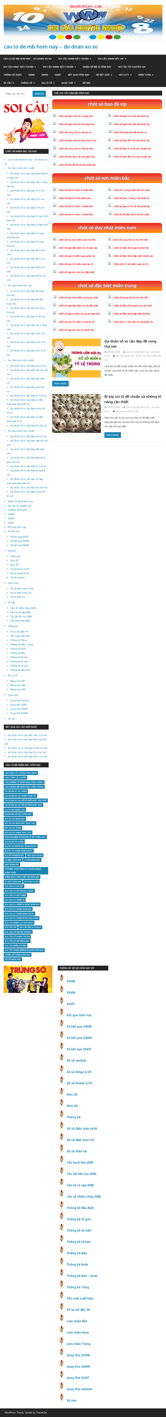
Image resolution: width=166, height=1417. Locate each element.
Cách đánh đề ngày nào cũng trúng (24, 787)
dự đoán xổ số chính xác (18, 814)
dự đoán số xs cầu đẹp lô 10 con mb (27, 748)
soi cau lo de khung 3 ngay (19, 891)
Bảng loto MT (17, 681)
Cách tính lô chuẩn (15, 777)
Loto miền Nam (78, 1332)
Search (39, 93)
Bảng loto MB (17, 689)
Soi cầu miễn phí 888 (15, 945)
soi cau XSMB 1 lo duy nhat (19, 923)
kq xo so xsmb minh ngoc (19, 850)
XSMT (71, 1004)
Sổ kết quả (103, 74)
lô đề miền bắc (32, 860)
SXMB (31, 74)
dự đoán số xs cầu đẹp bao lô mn (28, 436)
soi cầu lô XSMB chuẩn (17, 936)
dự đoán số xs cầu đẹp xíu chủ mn (28, 487)
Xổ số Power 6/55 (79, 1083)
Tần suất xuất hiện (20, 635)
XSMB (71, 981)
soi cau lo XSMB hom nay (18, 909)
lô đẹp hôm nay (13, 860)
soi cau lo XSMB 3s (14, 900)
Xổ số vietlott (17, 577)
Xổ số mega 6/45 (19, 573)
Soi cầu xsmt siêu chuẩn (18, 66)
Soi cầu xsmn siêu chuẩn (58, 66)
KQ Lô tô (47, 82)
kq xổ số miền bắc (14, 855)
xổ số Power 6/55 (20, 569)
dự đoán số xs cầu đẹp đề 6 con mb (27, 756)
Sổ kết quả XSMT (19, 536)
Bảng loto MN (17, 685)
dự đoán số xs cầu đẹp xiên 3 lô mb (27, 735)
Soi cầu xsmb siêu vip (111, 58)
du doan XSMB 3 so (15, 809)
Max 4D (14, 560)
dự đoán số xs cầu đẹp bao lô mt (28, 365)
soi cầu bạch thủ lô (30, 927)
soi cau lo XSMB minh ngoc (19, 913)
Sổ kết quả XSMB (19, 545)
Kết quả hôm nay (78, 74)
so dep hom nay (13, 881)
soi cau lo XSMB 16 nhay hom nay (22, 904)
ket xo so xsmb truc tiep (18, 832)
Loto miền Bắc (77, 1321)
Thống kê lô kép (19, 657)
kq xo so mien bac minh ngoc (20, 846)
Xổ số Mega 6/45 (79, 1072)
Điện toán (144, 74)
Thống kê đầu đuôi (20, 670)
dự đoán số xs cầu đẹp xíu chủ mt (28, 425)
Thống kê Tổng (18, 640)
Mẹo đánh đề (12, 864)
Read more (60, 383)
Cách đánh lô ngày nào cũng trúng (24, 782)
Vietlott (124, 74)
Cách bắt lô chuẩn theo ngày (21, 773)
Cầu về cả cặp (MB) (20, 612)
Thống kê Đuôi (18, 648)
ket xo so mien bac (15, 819)
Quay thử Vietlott (19, 700)
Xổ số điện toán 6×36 (21, 588)
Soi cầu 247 (11, 927)
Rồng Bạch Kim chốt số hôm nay (22, 877)
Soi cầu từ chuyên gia (131, 66)
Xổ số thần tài (17, 597)
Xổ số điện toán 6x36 (82, 1128)
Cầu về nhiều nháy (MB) (23, 608)
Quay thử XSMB (18, 713)
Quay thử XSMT (18, 704)
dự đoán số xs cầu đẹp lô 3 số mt (28, 395)
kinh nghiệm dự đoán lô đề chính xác (25, 837)
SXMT (58, 74)
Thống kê (26, 82)
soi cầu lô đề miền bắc (17, 941)
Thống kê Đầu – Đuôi (21, 644)
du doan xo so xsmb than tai (20, 796)
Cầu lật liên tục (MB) (21, 616)
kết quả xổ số (34, 855)
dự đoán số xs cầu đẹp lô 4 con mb (27, 752)
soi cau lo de (31, 881)
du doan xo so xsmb (16, 791)
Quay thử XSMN (19, 708)
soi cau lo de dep (14, 886)
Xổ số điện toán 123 (20, 592)
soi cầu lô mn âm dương (18, 932)
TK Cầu (7, 82)
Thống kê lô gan (19, 665)
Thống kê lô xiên (19, 661)
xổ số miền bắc (13, 959)
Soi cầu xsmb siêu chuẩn (73, 58)
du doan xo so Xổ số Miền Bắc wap (23, 805)
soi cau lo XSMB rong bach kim (21, 918)
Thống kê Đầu (17, 652)
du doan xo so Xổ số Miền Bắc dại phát (26, 800)
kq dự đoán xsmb (14, 841)
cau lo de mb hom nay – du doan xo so (51, 46)
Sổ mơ (86, 82)
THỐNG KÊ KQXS (12, 74)
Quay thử (67, 82)
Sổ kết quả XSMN (19, 541)
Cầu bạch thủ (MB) (20, 620)
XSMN (71, 992)
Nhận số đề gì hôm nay (97, 66)
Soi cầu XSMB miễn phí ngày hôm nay (24, 950)
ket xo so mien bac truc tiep (20, 823)
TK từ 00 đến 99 (19, 631)
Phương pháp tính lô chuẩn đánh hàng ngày (23, 871)
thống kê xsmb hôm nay (17, 954)
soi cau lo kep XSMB (15, 895)
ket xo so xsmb (13, 828)
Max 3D (14, 564)
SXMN (45, 74)
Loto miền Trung (79, 1344)
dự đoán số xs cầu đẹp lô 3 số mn (28, 466)
